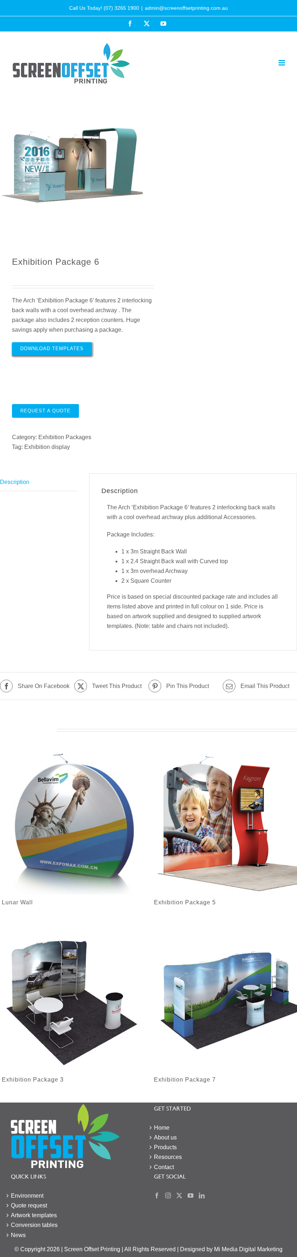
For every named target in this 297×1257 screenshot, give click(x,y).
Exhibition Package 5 (185, 902)
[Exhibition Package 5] (224, 822)
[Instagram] (168, 1195)
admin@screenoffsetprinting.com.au (186, 8)
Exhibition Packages (64, 437)
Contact (164, 1167)
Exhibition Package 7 (185, 1079)
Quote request (29, 1205)
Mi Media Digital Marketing (248, 1249)
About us (165, 1137)
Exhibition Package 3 (33, 1079)
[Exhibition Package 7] (224, 999)
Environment (27, 1196)
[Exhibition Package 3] (72, 999)
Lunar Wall (17, 902)
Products (165, 1147)
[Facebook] (157, 1195)
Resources (168, 1157)
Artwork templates (34, 1215)
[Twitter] (179, 1195)
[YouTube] (190, 1195)
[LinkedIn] (202, 1195)
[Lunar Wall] (72, 822)
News (18, 1235)
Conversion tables (34, 1225)
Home (162, 1128)
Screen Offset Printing (92, 1249)
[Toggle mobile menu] (282, 63)
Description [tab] (14, 482)
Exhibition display (47, 447)
